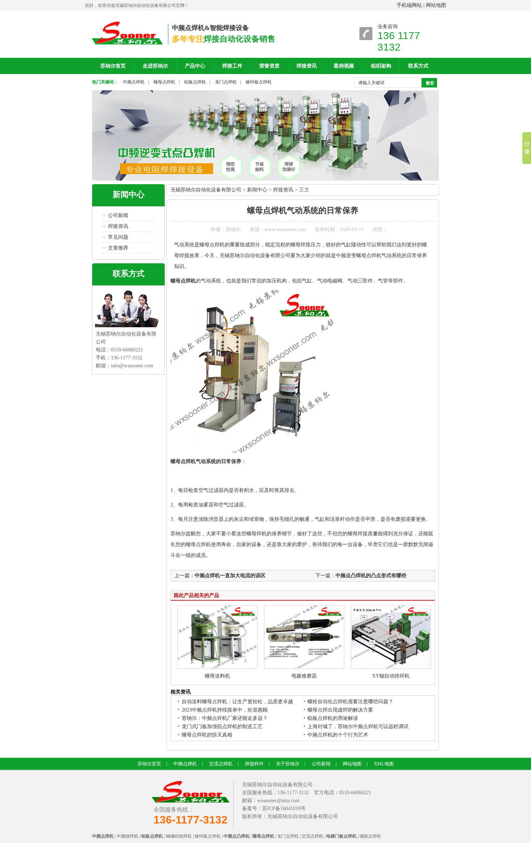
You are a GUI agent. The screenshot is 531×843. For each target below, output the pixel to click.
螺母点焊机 (164, 82)
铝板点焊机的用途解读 (332, 718)
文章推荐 (118, 248)
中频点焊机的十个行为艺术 (337, 735)
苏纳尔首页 (113, 66)
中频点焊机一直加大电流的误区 (230, 575)
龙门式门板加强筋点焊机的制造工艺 (222, 726)
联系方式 (418, 66)
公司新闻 (118, 215)
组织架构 (381, 66)
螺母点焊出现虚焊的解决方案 (340, 710)
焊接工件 (232, 66)
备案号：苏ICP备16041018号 (274, 808)
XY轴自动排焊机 (391, 676)
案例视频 (344, 66)
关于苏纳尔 (287, 763)
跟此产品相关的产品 (196, 595)
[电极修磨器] (304, 667)
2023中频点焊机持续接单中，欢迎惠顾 (225, 710)
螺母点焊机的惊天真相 (207, 735)
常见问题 (118, 237)
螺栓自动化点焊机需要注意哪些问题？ (350, 701)
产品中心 (195, 66)
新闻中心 (128, 194)
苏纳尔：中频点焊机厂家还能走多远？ (225, 718)
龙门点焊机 (226, 82)
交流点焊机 (221, 763)
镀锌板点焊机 (259, 82)
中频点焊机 (133, 82)
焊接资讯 (307, 66)
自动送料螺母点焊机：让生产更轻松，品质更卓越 (237, 701)
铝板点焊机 (195, 82)
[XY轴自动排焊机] (391, 667)
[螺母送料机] (217, 667)
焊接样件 (254, 763)
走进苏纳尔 (155, 66)
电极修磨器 (304, 676)
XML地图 (384, 763)
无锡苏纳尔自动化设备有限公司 (205, 190)
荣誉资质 (269, 66)
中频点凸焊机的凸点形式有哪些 (371, 575)
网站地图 (436, 5)
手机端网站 (409, 5)
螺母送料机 (217, 676)
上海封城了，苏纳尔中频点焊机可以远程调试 (358, 726)
